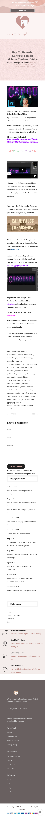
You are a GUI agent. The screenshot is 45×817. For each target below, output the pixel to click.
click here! (11, 316)
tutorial (32, 393)
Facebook (10, 792)
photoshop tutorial (13, 393)
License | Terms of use (15, 760)
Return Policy (12, 737)
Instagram (10, 788)
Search (9, 733)
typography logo (28, 399)
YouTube (10, 780)
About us (10, 768)
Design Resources (13, 615)
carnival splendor (25, 358)
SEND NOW (16, 466)
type (8, 396)
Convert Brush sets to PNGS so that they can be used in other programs (21, 544)
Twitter (23, 405)
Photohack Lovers (20, 709)
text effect (25, 393)
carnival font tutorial (25, 354)
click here (15, 250)
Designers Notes (21, 63)
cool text (10, 371)
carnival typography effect (16, 364)
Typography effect (13, 399)
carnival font (11, 354)
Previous (13, 414)
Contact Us (11, 764)
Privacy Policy (12, 745)
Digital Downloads (13, 756)
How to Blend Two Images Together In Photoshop (21, 511)
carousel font (32, 364)
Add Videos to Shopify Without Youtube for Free (21, 523)
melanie (25, 383)
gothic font (11, 374)
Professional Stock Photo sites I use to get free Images (22, 556)
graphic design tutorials (24, 374)
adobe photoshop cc (19, 351)
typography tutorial (14, 403)
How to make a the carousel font (18, 380)
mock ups (30, 390)
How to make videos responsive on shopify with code (19, 492)
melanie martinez (27, 387)
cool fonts (11, 367)
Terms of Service (13, 741)
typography (16, 396)
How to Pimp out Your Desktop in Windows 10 (19, 568)
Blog (8, 622)
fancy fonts (19, 371)
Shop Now (22, 10)
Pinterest (10, 784)
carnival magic (12, 358)
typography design (28, 396)
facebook (16, 405)
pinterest (30, 405)
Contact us (11, 619)
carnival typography (14, 361)
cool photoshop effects (24, 367)
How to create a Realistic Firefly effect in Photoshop (21, 504)
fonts (26, 371)
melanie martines (13, 387)
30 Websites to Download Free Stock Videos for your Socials (20, 580)
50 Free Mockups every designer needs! (21, 590)
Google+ (10, 408)
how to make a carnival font (17, 377)
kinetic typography (13, 383)
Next (33, 414)
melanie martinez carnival (16, 390)
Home (9, 63)
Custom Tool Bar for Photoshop (18, 534)
